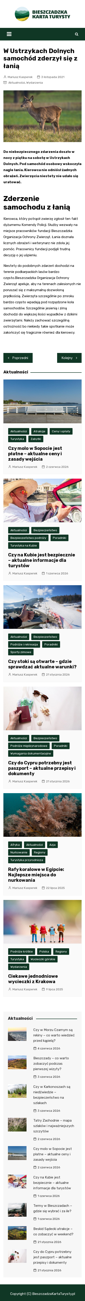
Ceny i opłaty (61, 431)
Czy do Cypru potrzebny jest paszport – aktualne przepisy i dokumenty (42, 768)
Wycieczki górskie (43, 959)
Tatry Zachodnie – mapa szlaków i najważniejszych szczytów (53, 1125)
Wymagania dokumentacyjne (30, 753)
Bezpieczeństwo (45, 530)
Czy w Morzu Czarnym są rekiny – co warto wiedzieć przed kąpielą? (54, 1035)
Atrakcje (39, 431)
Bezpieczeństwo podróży (28, 538)
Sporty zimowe (20, 652)
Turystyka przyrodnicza (26, 860)
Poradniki (59, 538)
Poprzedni (20, 358)
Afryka (15, 844)
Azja (52, 844)
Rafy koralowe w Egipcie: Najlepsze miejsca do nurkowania (36, 875)
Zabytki (36, 439)
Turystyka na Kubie (23, 545)
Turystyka (17, 439)
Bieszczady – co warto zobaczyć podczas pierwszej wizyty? (51, 1063)
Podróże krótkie (21, 951)
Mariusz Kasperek (20, 77)
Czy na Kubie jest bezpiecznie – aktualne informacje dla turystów (41, 560)
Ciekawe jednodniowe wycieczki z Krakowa (33, 978)
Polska (44, 951)
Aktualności (16, 82)
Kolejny (67, 358)
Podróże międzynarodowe (28, 746)
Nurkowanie (18, 852)
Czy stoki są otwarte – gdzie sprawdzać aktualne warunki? (42, 664)
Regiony (39, 852)
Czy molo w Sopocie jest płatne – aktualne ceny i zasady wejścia (35, 454)
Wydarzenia (34, 82)
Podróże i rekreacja (24, 644)
